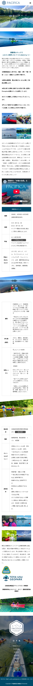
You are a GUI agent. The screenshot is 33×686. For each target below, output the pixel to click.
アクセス (16, 664)
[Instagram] (13, 641)
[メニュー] (30, 3)
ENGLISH (16, 652)
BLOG (16, 661)
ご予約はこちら (18, 240)
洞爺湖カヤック (16, 646)
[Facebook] (16, 641)
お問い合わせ (16, 671)
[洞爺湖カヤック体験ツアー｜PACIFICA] (16, 627)
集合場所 (20, 432)
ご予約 (16, 668)
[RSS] (19, 641)
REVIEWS (16, 655)
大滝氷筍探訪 (16, 649)
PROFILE (16, 658)
